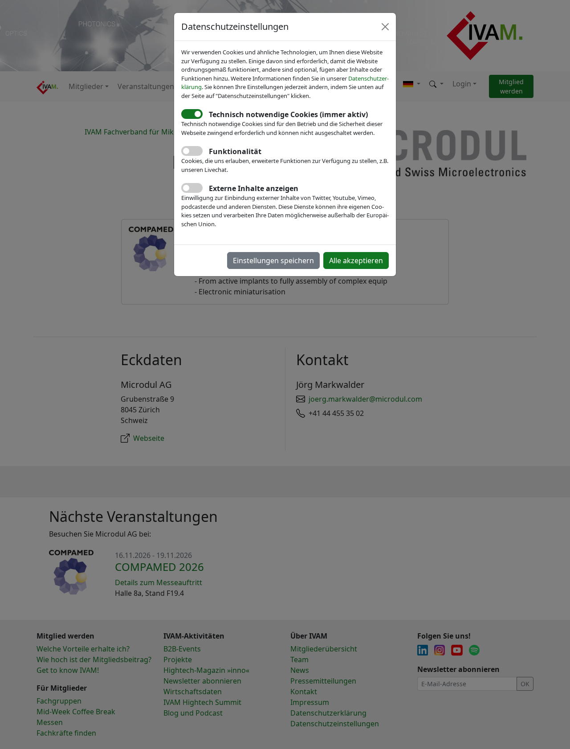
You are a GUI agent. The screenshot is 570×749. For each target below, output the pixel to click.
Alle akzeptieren (356, 260)
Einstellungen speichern (273, 260)
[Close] (385, 27)
